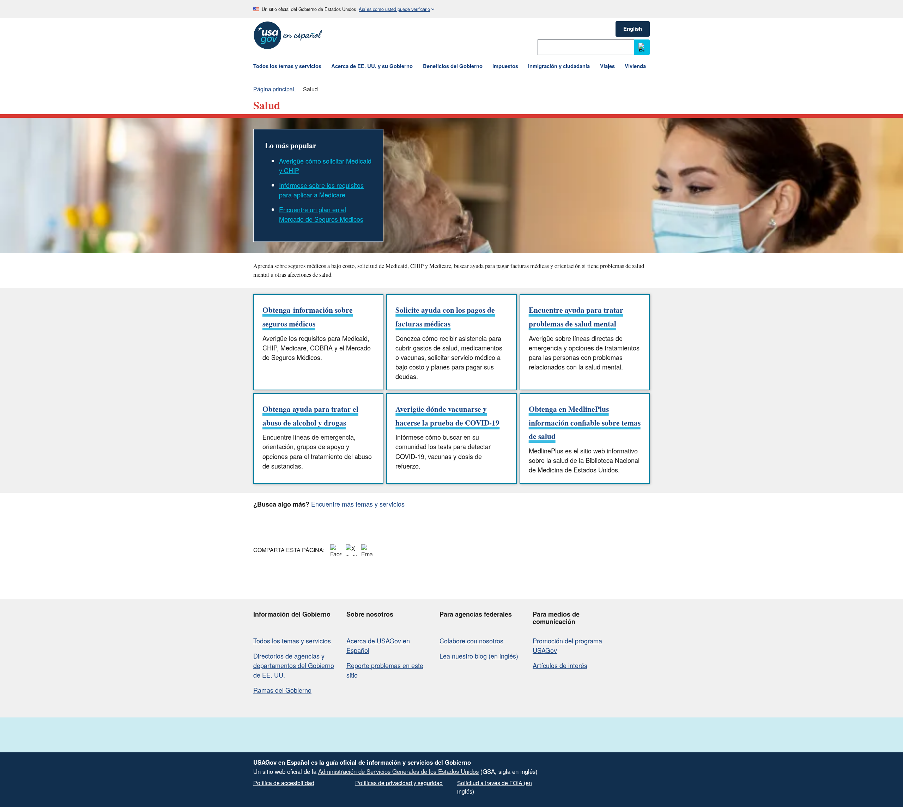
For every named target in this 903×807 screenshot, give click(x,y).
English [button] (632, 28)
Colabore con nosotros (471, 640)
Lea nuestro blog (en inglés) (479, 655)
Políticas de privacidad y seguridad (399, 783)
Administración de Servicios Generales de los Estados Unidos (398, 771)
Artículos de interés (560, 665)
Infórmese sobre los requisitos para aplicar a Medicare (321, 190)
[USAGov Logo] (288, 35)
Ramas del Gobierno (282, 690)
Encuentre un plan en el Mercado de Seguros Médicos (321, 214)
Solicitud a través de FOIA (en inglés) (494, 787)
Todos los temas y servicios (292, 640)
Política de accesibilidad (283, 783)
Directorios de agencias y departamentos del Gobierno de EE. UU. (293, 665)
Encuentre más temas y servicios (358, 503)
